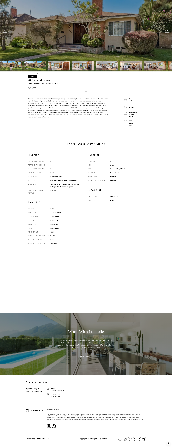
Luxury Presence (42, 439)
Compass (110, 414)
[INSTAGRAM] (125, 439)
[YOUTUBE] (139, 439)
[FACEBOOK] (120, 439)
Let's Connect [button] (86, 356)
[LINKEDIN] (130, 439)
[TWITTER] (134, 439)
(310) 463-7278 (56, 396)
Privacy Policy (101, 439)
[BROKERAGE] (144, 439)
